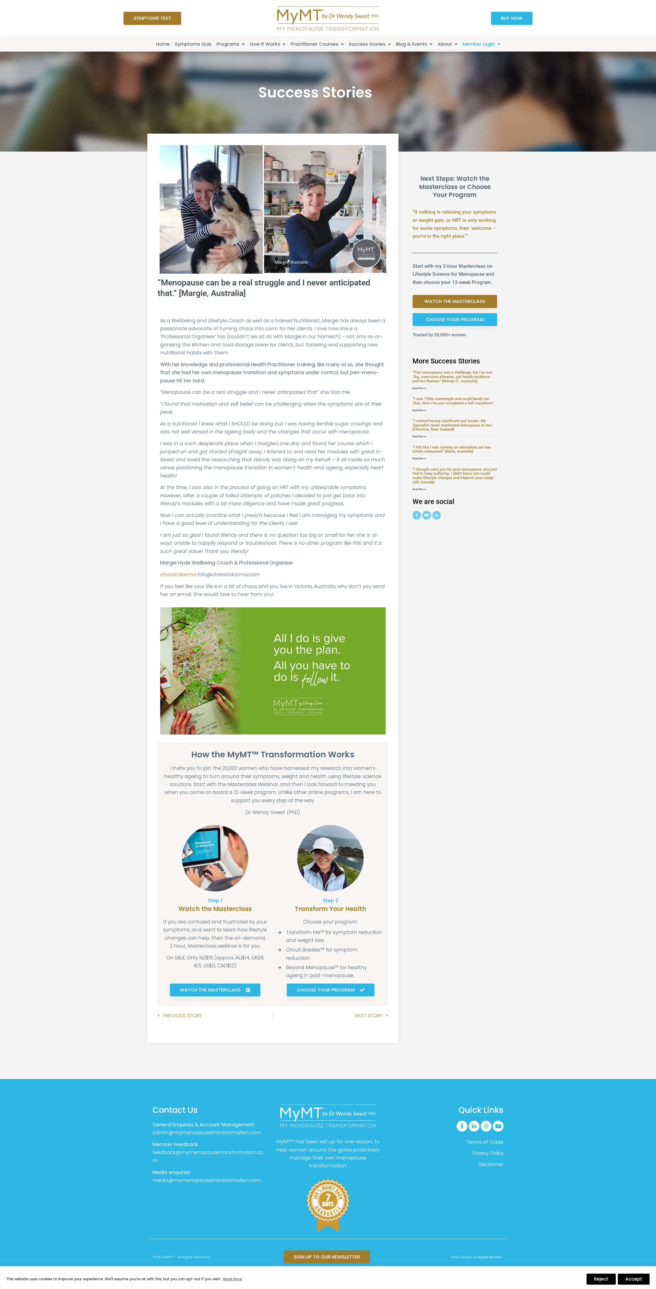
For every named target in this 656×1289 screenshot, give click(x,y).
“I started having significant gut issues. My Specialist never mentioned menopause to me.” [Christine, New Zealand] (453, 425)
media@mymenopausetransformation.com (206, 1180)
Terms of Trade (485, 1142)
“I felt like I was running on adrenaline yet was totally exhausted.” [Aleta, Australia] (452, 449)
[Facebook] (417, 515)
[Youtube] (426, 515)
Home (163, 44)
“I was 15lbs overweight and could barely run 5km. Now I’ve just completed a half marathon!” (453, 400)
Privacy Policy (488, 1153)
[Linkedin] (436, 515)
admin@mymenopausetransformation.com (206, 1132)
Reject (601, 1279)
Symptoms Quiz (193, 44)
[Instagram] (486, 1126)
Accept (633, 1279)
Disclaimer (491, 1164)
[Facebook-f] (462, 1126)
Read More (232, 1279)
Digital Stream (489, 1257)
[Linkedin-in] (474, 1126)
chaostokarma (178, 574)
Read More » (420, 388)
